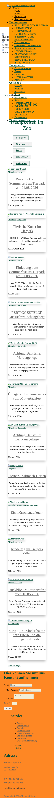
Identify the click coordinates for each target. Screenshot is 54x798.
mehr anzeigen (14, 665)
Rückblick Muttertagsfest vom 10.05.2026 (27, 592)
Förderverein (21, 109)
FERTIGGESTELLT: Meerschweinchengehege (27, 314)
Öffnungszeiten (22, 68)
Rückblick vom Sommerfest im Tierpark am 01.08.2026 (27, 183)
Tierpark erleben (18, 22)
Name (6, 685)
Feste (17, 10)
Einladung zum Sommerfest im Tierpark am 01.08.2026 (27, 271)
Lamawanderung (23, 28)
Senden (8, 708)
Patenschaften (23, 731)
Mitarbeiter (20, 114)
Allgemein (21, 220)
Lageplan (19, 74)
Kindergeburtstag (23, 39)
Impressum (22, 738)
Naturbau (19, 91)
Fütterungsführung (25, 34)
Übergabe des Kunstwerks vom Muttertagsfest (27, 396)
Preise (17, 71)
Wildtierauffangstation (18, 505)
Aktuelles (14, 8)
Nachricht (8, 698)
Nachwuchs (20, 97)
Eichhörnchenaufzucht (27, 512)
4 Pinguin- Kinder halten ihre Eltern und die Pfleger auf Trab (27, 635)
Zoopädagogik (22, 42)
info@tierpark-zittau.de (14, 788)
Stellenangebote (23, 19)
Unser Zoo (15, 83)
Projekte (19, 13)
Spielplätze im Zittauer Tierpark (31, 25)
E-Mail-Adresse (11, 690)
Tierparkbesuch (17, 65)
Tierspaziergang (22, 31)
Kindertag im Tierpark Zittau (27, 551)
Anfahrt (19, 80)
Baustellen (20, 16)
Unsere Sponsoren (24, 111)
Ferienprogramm (23, 51)
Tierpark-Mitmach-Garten (27, 476)
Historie (18, 88)
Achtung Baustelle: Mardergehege (27, 355)
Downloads (20, 117)
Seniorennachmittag (25, 48)
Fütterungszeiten (23, 77)
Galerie (18, 85)
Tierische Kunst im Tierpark (27, 229)
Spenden (18, 100)
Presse (20, 723)
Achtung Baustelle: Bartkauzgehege (27, 437)
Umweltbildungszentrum (27, 45)
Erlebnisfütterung (24, 36)
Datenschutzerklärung (27, 741)
